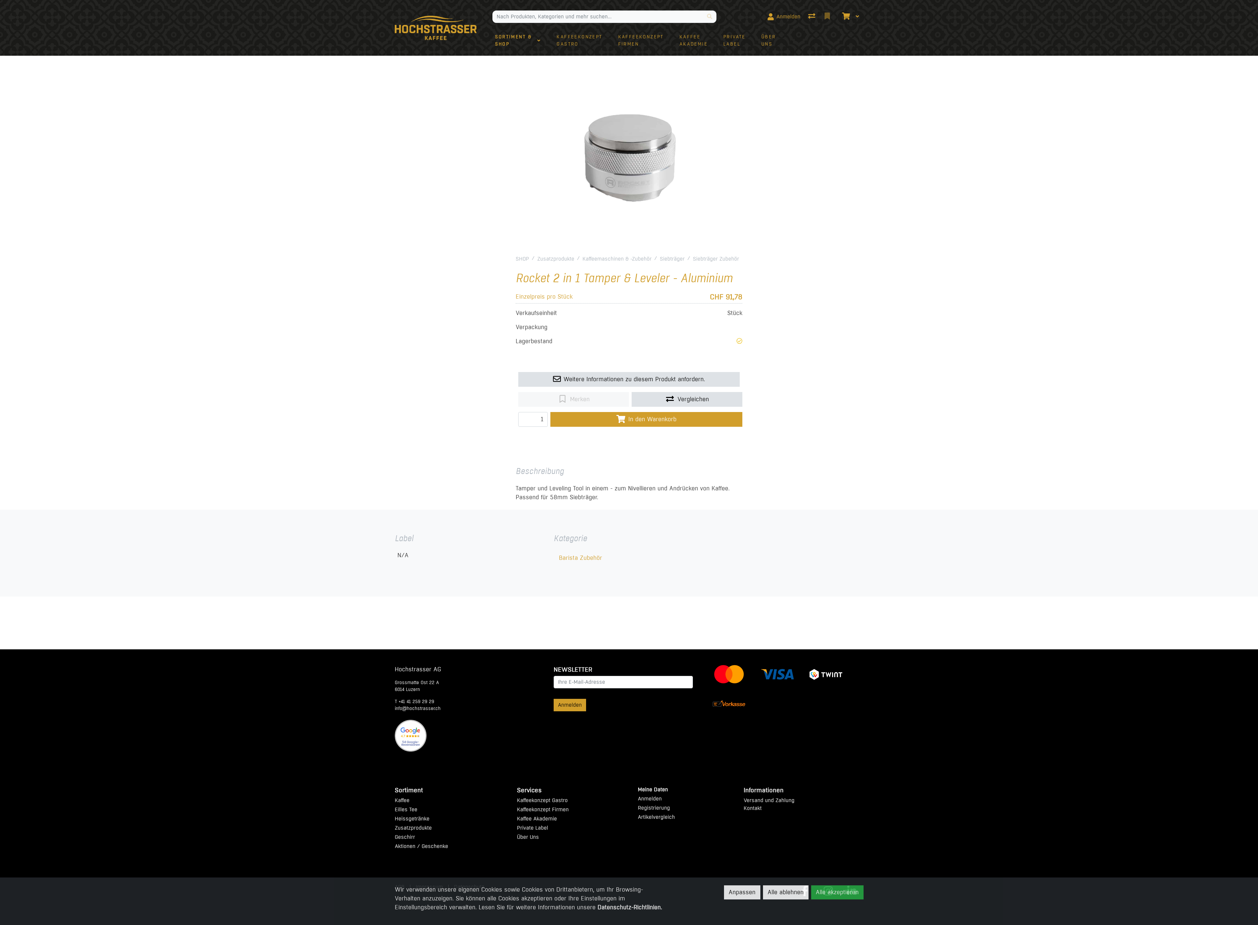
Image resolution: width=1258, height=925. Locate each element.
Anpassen (742, 892)
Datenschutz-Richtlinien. (630, 907)
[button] (739, 341)
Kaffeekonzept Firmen (543, 809)
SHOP (522, 259)
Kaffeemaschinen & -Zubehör (617, 259)
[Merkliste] (828, 16)
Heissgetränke (412, 819)
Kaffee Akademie (537, 819)
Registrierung (654, 808)
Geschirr (405, 837)
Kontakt (753, 808)
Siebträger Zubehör (716, 259)
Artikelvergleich (656, 817)
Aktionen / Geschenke (421, 846)
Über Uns (528, 837)
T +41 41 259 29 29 (414, 701)
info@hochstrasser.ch (418, 708)
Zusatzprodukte (555, 259)
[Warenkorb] (845, 16)
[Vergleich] (812, 16)
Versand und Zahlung (769, 800)
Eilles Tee (406, 809)
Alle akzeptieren (837, 892)
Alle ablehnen (786, 892)
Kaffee (402, 800)
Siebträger (672, 259)
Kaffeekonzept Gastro (542, 800)
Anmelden (570, 705)
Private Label (532, 828)
